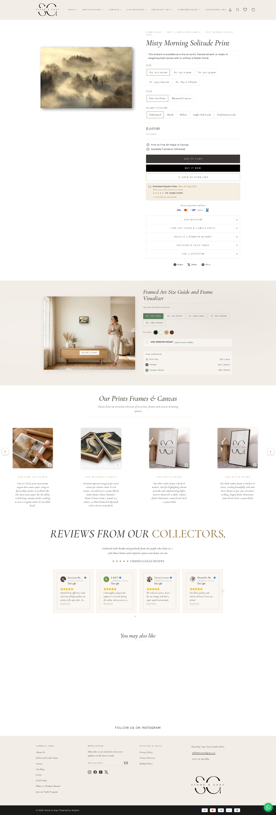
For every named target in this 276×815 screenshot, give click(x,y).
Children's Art (215, 9)
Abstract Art (160, 9)
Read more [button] (65, 603)
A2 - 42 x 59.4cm (207, 72)
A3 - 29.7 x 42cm (182, 72)
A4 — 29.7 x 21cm (153, 316)
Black (170, 114)
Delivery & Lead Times (193, 245)
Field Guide (41, 780)
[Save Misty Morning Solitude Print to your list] (80, 652)
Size (149, 65)
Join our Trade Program (47, 791)
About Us (40, 752)
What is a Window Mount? (193, 237)
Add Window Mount (162, 342)
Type (149, 91)
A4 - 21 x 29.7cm (158, 72)
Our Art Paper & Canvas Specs (193, 228)
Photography (91, 9)
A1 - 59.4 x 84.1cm (159, 81)
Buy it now (193, 168)
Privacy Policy (146, 752)
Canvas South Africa (188, 32)
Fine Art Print (157, 98)
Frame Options (157, 108)
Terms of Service (147, 757)
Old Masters (135, 9)
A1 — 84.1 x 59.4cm (219, 316)
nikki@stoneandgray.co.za (203, 752)
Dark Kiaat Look (226, 114)
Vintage (114, 9)
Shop (71, 9)
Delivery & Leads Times (47, 757)
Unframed (155, 114)
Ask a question (193, 254)
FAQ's (39, 774)
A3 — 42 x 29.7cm (174, 316)
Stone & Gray (153, 32)
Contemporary (188, 9)
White (183, 114)
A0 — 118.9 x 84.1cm (154, 323)
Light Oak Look (202, 114)
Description (193, 219)
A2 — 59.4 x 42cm (196, 316)
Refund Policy (146, 763)
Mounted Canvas (181, 98)
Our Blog (40, 769)
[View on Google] (63, 579)
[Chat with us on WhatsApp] (268, 807)
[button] (53, 591)
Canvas (39, 763)
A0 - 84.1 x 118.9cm (186, 81)
